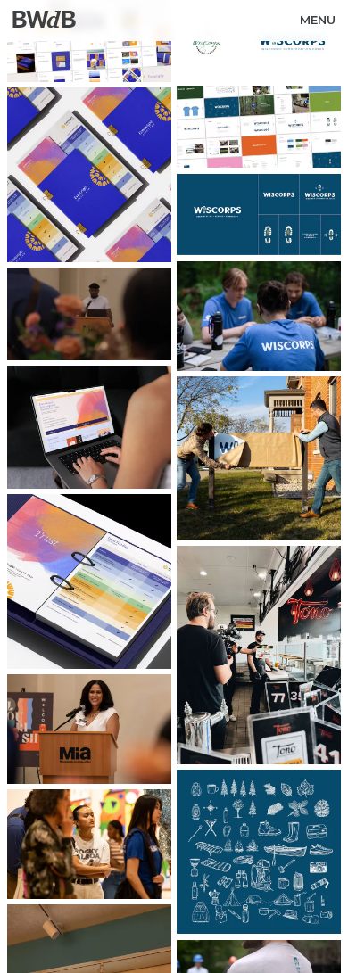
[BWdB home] (38, 20)
